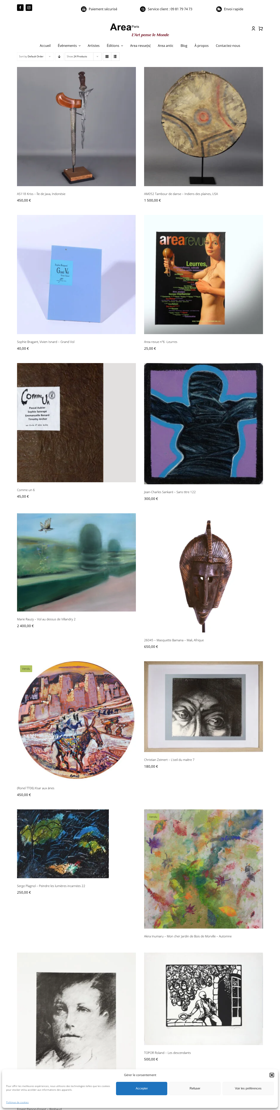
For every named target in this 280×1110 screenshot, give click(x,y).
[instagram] (29, 7)
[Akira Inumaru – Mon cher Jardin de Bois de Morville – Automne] (203, 869)
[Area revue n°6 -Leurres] (203, 274)
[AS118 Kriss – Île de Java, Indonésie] (76, 126)
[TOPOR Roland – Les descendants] (203, 999)
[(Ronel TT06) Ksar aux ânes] (76, 720)
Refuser (195, 1088)
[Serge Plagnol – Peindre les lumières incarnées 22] (76, 843)
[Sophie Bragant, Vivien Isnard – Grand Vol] (76, 274)
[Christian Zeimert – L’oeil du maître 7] (203, 706)
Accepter (142, 1088)
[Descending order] (59, 57)
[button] (272, 1075)
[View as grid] (107, 57)
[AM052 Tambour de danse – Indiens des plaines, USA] (203, 126)
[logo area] (140, 23)
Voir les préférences (248, 1088)
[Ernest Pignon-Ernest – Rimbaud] (76, 1027)
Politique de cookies (17, 1102)
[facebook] (20, 7)
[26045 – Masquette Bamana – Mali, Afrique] (203, 572)
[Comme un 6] (76, 422)
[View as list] (115, 57)
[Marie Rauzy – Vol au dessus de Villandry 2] (76, 562)
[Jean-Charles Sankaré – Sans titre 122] (203, 423)
